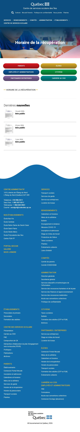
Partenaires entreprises (21, 78)
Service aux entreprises (50, 200)
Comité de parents (48, 262)
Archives (7, 356)
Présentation (8, 331)
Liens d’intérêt (46, 251)
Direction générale (48, 276)
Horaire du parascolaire (12, 391)
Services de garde (48, 196)
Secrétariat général (48, 279)
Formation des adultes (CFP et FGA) (54, 320)
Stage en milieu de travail (50, 234)
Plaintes (66, 13)
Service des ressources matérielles (54, 295)
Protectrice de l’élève (49, 237)
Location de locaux (48, 203)
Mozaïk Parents (27, 13)
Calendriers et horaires (49, 214)
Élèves (58, 66)
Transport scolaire (47, 193)
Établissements (61, 20)
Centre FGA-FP (9, 238)
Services (7, 20)
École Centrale (9, 222)
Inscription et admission (50, 231)
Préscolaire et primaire (12, 313)
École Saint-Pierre (10, 229)
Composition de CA (11, 341)
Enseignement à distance (50, 224)
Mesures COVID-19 (48, 227)
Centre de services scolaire (16, 23)
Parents (21, 66)
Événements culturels (49, 247)
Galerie (7, 249)
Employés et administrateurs (21, 72)
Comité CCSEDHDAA (48, 265)
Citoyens (58, 72)
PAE (5, 337)
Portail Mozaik (11, 246)
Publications (8, 353)
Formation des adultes (12, 320)
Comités (33, 20)
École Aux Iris (9, 219)
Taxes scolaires (47, 241)
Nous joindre (57, 13)
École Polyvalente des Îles (13, 235)
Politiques (7, 350)
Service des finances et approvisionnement (57, 292)
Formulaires (45, 392)
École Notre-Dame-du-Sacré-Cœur (16, 225)
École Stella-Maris (10, 232)
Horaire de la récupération (13, 387)
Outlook (18, 13)
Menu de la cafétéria (48, 217)
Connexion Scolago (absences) (52, 399)
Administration (45, 20)
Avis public (20, 113)
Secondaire (8, 316)
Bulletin (44, 221)
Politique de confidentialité (43, 13)
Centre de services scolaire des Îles (40, 8)
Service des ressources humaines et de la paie (58, 289)
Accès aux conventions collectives (53, 299)
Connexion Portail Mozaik (13, 371)
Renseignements (20, 20)
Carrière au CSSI (59, 78)
